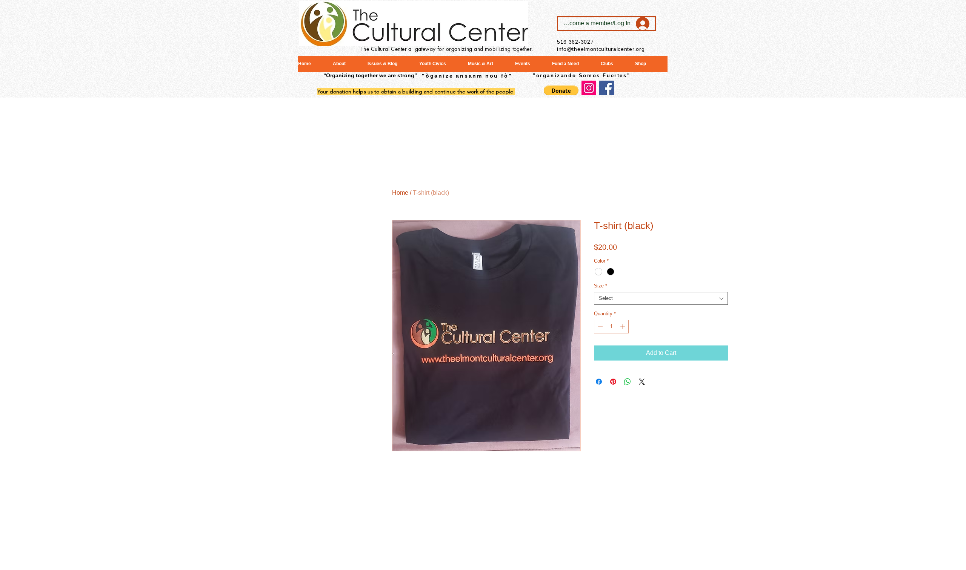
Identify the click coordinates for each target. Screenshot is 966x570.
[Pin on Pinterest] (613, 381)
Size (600, 286)
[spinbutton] (611, 326)
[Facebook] (606, 88)
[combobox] (661, 298)
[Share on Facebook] (598, 381)
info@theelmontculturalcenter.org (601, 49)
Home (400, 192)
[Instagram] (588, 88)
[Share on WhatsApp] (627, 381)
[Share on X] (641, 381)
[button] (561, 90)
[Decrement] (599, 326)
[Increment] (623, 326)
